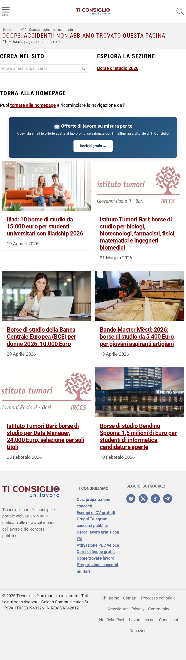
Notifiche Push (112, 619)
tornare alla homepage (33, 105)
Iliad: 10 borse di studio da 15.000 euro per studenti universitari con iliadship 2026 (45, 226)
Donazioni (138, 630)
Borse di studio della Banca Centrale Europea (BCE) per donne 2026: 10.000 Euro (41, 336)
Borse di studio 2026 (117, 68)
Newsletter (118, 609)
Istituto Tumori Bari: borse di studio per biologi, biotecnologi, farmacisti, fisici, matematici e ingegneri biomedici (138, 233)
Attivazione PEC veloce (98, 545)
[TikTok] (155, 498)
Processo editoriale (158, 598)
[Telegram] (167, 498)
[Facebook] (130, 498)
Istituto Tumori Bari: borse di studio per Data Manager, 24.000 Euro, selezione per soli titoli (45, 436)
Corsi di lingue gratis (96, 551)
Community (158, 609)
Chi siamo (110, 598)
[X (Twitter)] (143, 498)
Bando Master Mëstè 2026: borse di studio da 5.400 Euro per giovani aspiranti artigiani (137, 336)
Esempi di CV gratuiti (96, 512)
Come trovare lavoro (95, 558)
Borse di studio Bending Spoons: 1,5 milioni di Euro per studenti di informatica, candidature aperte (138, 436)
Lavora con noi (142, 619)
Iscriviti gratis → (93, 146)
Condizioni (168, 619)
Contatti (130, 598)
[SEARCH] (180, 11)
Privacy (137, 609)
